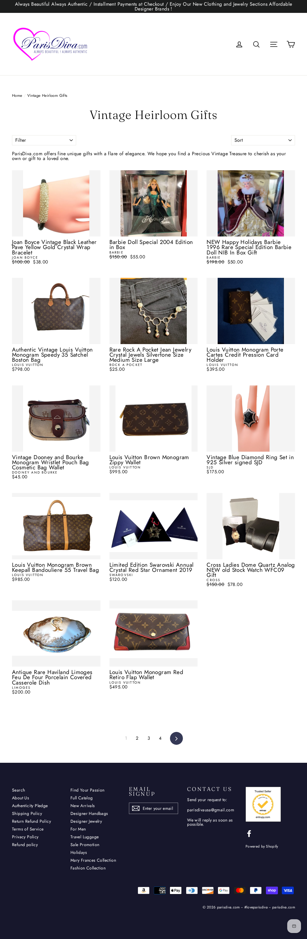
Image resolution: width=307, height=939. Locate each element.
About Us (20, 798)
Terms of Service (27, 829)
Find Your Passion (87, 790)
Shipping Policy (27, 813)
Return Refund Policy (31, 821)
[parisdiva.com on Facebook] (249, 833)
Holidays (78, 852)
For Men (78, 829)
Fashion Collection (88, 868)
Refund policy (25, 845)
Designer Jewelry (86, 821)
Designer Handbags (89, 813)
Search (18, 790)
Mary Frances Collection (93, 860)
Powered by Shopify (262, 846)
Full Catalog (81, 798)
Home (17, 95)
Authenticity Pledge (30, 806)
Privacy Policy (25, 837)
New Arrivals (82, 806)
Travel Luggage (84, 837)
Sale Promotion (85, 845)
